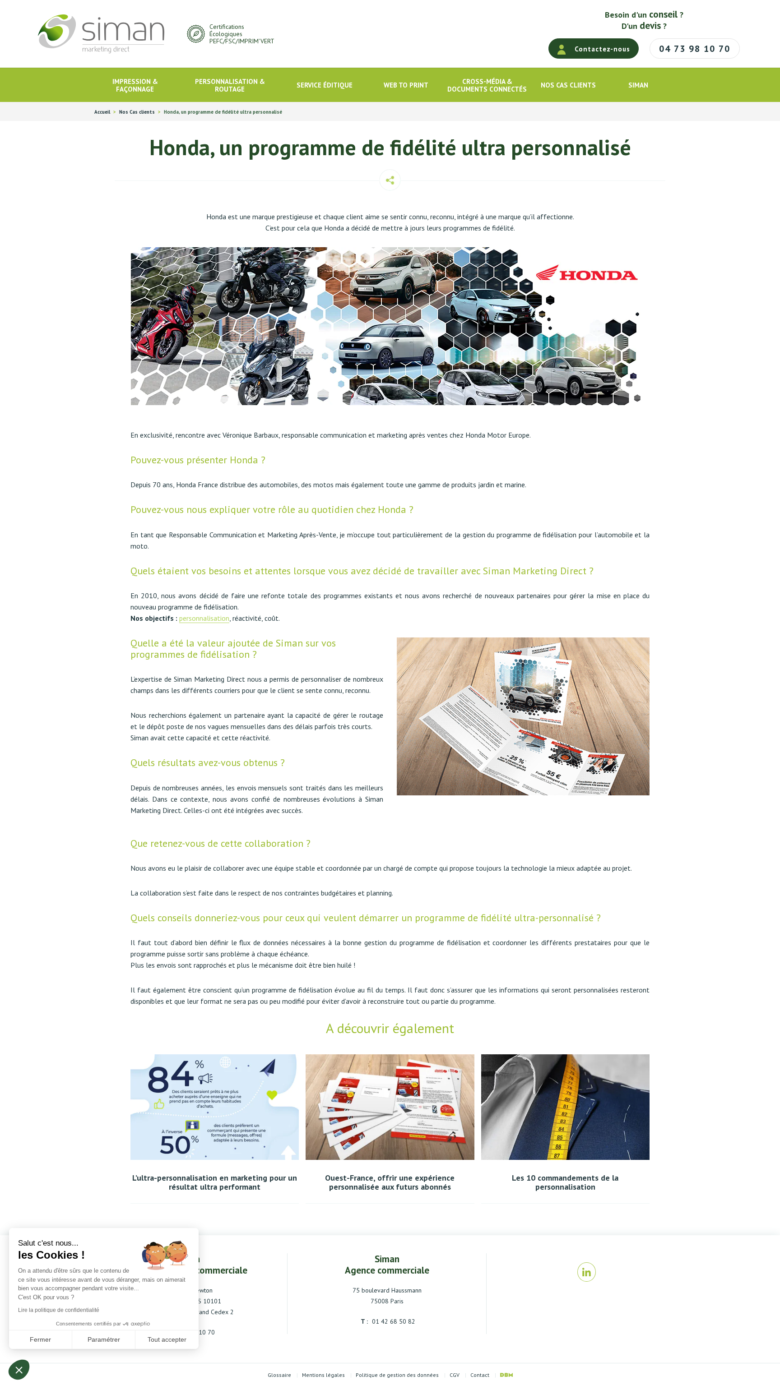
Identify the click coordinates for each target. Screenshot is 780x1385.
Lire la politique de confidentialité (58, 1310)
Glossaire (279, 1375)
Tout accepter (167, 1339)
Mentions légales (323, 1375)
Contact (479, 1375)
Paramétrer (104, 1339)
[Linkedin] (586, 1272)
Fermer (40, 1339)
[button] (19, 1369)
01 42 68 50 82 (392, 1321)
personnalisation (204, 618)
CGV (455, 1375)
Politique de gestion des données (397, 1375)
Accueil (102, 112)
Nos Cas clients (137, 112)
